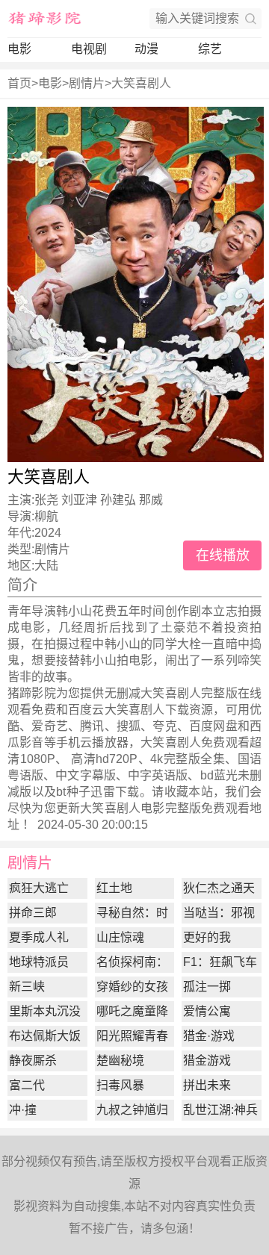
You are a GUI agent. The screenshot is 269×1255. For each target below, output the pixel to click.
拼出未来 (207, 1085)
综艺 (210, 49)
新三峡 (27, 986)
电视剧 (89, 49)
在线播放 (223, 555)
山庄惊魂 (120, 937)
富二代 (27, 1085)
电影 (19, 49)
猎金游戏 (207, 1060)
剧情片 (87, 83)
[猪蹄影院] (44, 18)
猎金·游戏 (209, 1036)
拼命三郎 (33, 912)
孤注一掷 (207, 986)
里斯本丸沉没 (45, 1011)
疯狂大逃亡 (39, 888)
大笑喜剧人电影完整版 (140, 808)
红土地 (114, 888)
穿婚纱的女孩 (132, 986)
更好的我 (207, 937)
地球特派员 (39, 962)
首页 (19, 83)
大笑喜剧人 (141, 83)
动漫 (146, 49)
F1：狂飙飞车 (220, 962)
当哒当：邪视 (219, 912)
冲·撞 (23, 1109)
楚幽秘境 (120, 1060)
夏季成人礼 (39, 937)
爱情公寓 (207, 1011)
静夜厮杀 (33, 1060)
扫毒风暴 (120, 1085)
